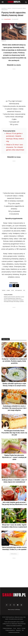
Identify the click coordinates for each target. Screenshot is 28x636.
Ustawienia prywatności (14, 632)
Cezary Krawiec (7, 19)
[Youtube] (17, 604)
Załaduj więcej (13, 553)
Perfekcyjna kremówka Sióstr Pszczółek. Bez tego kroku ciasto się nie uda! (14, 433)
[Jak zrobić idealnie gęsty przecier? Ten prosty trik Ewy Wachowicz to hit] (14, 493)
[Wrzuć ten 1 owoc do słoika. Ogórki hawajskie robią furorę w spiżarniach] (14, 515)
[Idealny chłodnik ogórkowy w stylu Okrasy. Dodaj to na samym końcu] (14, 374)
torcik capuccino (18, 290)
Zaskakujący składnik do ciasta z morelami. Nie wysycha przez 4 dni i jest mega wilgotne (14, 408)
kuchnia (3, 290)
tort (24, 290)
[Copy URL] (17, 285)
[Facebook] (10, 285)
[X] (14, 285)
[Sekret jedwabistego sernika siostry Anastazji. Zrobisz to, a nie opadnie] (14, 538)
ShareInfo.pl (4, 8)
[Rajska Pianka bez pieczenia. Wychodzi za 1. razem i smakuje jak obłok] (14, 446)
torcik (12, 290)
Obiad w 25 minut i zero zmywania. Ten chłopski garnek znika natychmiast (15, 147)
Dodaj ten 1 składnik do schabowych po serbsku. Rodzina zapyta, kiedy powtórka (14, 361)
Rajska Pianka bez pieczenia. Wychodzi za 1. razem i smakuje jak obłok (14, 457)
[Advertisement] (14, 84)
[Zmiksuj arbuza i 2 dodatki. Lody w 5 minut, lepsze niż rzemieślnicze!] (14, 470)
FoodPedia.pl (17, 609)
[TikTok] (10, 604)
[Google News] (21, 604)
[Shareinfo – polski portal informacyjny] (14, 594)
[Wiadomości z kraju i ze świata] (14, 2)
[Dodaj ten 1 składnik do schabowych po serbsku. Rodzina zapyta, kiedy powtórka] (14, 349)
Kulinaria (9, 8)
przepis (8, 290)
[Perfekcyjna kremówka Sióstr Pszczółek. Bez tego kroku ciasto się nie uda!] (14, 421)
